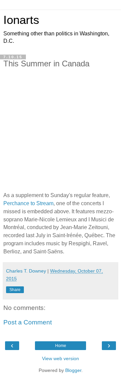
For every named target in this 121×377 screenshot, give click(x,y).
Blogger (73, 370)
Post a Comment (27, 322)
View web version (60, 358)
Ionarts (21, 19)
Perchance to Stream (28, 203)
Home (60, 345)
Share (15, 289)
